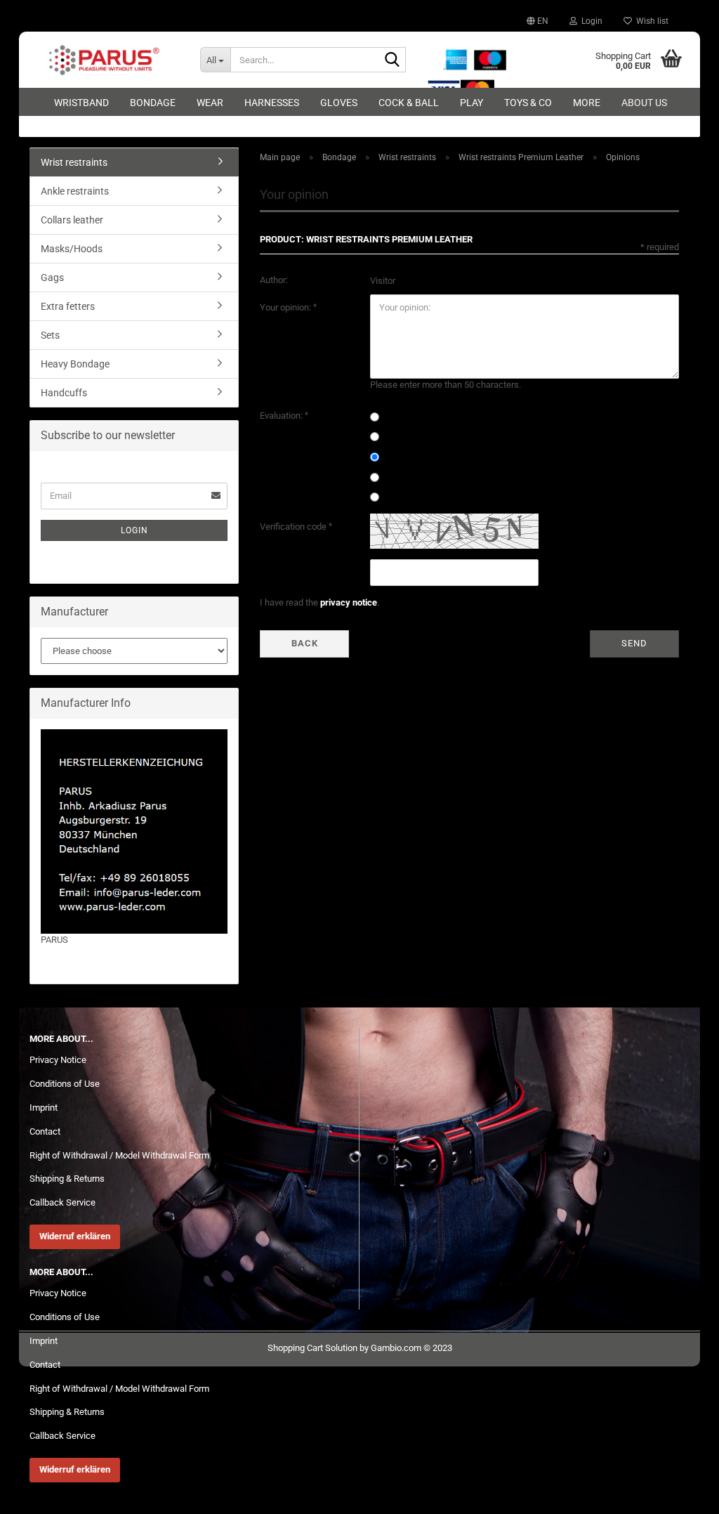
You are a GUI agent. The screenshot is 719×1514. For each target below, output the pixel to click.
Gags (52, 277)
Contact (44, 1131)
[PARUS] (104, 60)
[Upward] (680, 1492)
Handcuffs (64, 392)
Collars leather (72, 220)
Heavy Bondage (75, 364)
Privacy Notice (57, 1060)
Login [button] (589, 21)
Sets (50, 335)
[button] (537, 21)
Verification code (294, 526)
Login (134, 530)
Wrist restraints (74, 162)
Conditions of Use (64, 1083)
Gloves (338, 102)
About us (644, 102)
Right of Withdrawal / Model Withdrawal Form (119, 1155)
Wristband (81, 102)
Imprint (43, 1107)
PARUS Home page (78, 953)
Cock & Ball (408, 102)
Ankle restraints (75, 191)
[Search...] (392, 60)
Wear (210, 102)
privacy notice (348, 602)
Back (304, 643)
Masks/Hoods (72, 248)
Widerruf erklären (74, 1236)
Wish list (650, 21)
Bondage (153, 102)
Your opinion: (286, 307)
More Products (70, 965)
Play (471, 102)
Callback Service (62, 1202)
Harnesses (271, 102)
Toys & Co (528, 102)
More (586, 102)
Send (634, 643)
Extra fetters (68, 306)
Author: (274, 280)
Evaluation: (282, 415)
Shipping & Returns (67, 1178)
